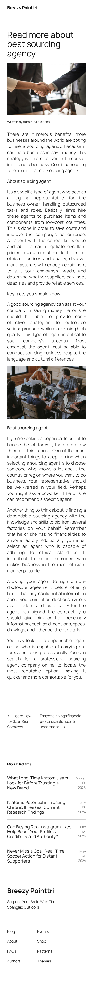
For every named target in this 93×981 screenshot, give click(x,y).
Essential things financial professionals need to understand (61, 721)
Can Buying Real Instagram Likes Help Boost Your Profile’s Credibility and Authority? (39, 831)
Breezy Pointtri (22, 7)
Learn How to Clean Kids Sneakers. (19, 721)
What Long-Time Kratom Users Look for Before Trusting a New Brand (37, 782)
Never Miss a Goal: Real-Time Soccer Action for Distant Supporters (36, 856)
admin (27, 121)
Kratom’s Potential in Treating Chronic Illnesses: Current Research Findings (36, 807)
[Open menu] (83, 8)
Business (43, 121)
